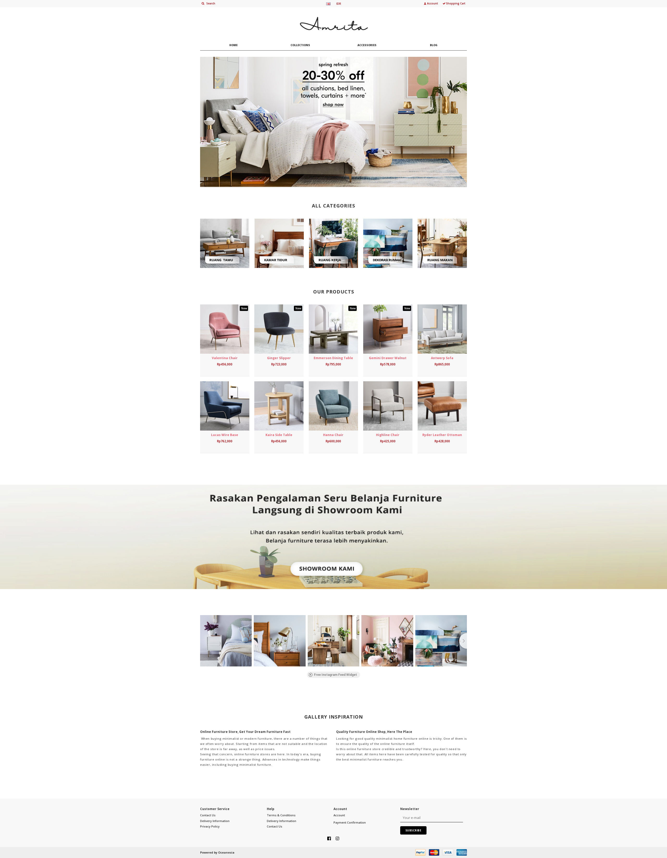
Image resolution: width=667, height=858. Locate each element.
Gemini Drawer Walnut (387, 358)
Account (339, 815)
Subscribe (413, 830)
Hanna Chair (333, 435)
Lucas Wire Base (224, 435)
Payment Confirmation (350, 822)
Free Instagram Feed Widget (335, 675)
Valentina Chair (225, 358)
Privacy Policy (210, 826)
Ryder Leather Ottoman (442, 435)
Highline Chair (387, 435)
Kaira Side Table (278, 435)
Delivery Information (215, 821)
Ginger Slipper (279, 358)
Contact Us (207, 815)
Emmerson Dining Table (333, 358)
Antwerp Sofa (442, 358)
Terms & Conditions (281, 815)
